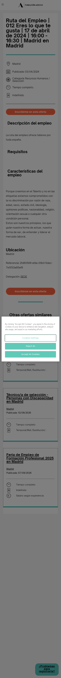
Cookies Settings (30, 338)
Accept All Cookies (30, 354)
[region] (31, 339)
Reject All (30, 346)
